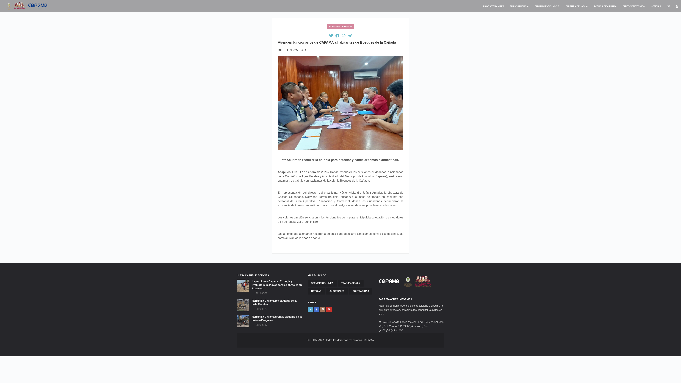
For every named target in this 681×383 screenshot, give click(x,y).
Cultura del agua (577, 6)
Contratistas (361, 291)
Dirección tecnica (634, 6)
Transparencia (519, 6)
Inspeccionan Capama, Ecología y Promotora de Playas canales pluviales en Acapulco (277, 285)
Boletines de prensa (340, 26)
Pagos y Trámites (493, 6)
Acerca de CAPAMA (605, 6)
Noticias (656, 6)
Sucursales (337, 291)
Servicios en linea (322, 283)
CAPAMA (318, 340)
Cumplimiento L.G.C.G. (547, 6)
